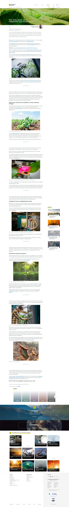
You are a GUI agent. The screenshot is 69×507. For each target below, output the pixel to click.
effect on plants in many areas (29, 54)
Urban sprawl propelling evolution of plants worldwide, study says (25, 48)
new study (13, 43)
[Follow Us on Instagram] (50, 477)
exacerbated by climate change (32, 50)
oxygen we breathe (14, 41)
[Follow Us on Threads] (56, 477)
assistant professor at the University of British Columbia (30, 80)
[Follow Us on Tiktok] (54, 477)
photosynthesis (27, 260)
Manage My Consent (13, 481)
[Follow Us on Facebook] (48, 477)
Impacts (17, 7)
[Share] (9, 27)
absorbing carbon (30, 41)
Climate (14, 7)
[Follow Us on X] (58, 477)
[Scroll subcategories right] (55, 396)
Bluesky (19, 386)
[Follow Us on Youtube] (52, 477)
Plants (10, 40)
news (11, 7)
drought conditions (19, 108)
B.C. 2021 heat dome (20, 376)
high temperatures (32, 44)
